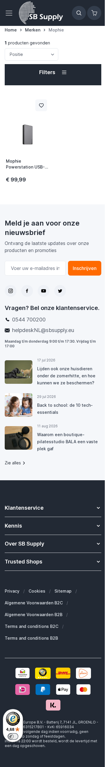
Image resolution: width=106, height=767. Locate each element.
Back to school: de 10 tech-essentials (65, 409)
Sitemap (63, 590)
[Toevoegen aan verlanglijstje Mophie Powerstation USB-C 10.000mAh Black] (41, 105)
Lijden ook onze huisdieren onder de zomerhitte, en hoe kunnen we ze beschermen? (66, 375)
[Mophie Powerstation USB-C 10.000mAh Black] (27, 124)
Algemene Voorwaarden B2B (33, 614)
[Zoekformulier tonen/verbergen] (79, 13)
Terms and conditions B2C (31, 626)
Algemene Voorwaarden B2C (34, 602)
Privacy (12, 590)
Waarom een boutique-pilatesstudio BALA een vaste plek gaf (67, 441)
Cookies (37, 590)
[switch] (13, 736)
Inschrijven (85, 268)
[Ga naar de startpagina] (41, 13)
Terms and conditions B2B (31, 638)
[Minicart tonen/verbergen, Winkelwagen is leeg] (94, 13)
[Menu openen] (10, 13)
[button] (53, 72)
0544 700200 (29, 319)
